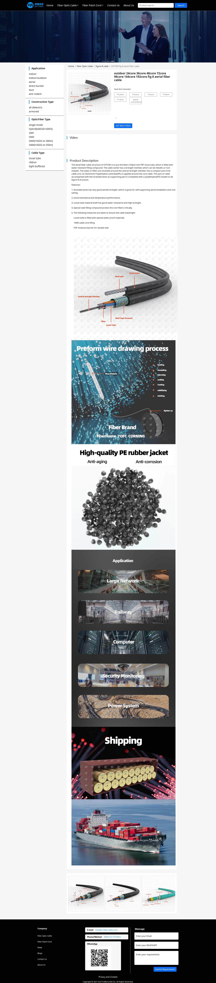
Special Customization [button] (136, 100)
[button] (16, 38)
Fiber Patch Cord (45, 942)
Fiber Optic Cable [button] (67, 5)
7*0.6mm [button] (150, 94)
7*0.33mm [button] (120, 94)
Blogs (40, 953)
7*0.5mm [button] (135, 94)
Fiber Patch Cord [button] (91, 5)
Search (181, 5)
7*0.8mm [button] (166, 94)
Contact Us (113, 5)
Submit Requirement (165, 969)
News (40, 947)
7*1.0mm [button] (120, 99)
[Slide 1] (103, 61)
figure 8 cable (102, 66)
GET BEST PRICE (123, 125)
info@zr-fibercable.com (106, 930)
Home (49, 5)
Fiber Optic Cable (85, 66)
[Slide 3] (112, 61)
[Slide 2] (108, 61)
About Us (129, 5)
